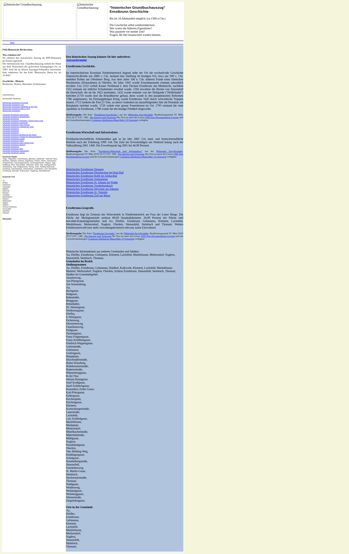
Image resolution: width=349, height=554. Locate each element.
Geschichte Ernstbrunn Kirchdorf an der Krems (20, 135)
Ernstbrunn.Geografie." (104, 233)
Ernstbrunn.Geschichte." (106, 114)
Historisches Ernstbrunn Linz (13, 105)
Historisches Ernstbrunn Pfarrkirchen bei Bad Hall (95, 172)
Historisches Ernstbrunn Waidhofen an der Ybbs (20, 107)
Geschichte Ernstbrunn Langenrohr (15, 123)
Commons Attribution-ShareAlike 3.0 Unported (114, 120)
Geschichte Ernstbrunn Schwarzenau (16, 115)
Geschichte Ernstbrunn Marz (13, 149)
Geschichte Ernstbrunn (11, 119)
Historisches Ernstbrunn (11, 111)
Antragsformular (76, 60)
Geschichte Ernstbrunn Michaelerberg (16, 117)
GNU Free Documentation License (162, 117)
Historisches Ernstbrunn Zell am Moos (88, 195)
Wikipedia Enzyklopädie (140, 114)
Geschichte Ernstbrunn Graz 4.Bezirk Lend (18, 143)
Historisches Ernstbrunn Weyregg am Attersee (92, 188)
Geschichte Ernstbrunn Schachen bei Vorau (18, 127)
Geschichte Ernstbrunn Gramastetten (16, 151)
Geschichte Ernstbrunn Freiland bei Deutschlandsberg (22, 137)
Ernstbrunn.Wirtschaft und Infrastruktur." (121, 151)
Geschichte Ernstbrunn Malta (13, 141)
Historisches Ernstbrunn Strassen (85, 169)
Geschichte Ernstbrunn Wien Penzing (16, 125)
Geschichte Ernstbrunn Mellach (14, 145)
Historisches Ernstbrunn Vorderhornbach (89, 185)
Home (12, 43)
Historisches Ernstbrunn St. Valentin (86, 192)
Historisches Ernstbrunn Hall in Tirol (16, 109)
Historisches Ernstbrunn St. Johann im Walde (92, 182)
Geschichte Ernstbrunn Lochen (14, 139)
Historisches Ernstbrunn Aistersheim (87, 179)
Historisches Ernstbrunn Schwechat (15, 103)
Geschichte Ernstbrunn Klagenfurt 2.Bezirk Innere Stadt (23, 121)
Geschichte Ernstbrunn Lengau (14, 153)
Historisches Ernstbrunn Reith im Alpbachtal (91, 175)
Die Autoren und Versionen (103, 117)
